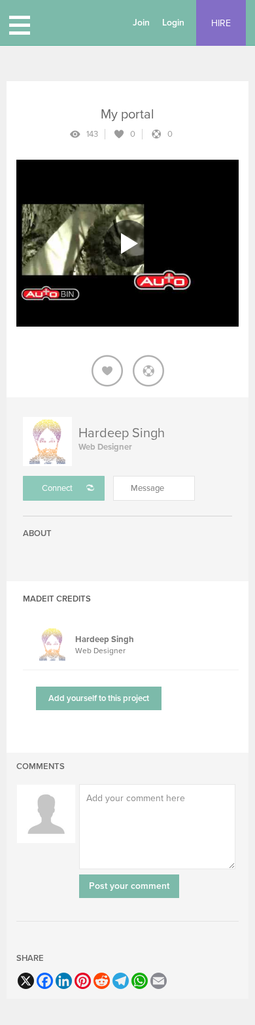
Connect (57, 488)
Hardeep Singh (121, 433)
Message (147, 488)
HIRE (221, 23)
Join (141, 22)
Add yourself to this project (98, 698)
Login (173, 22)
